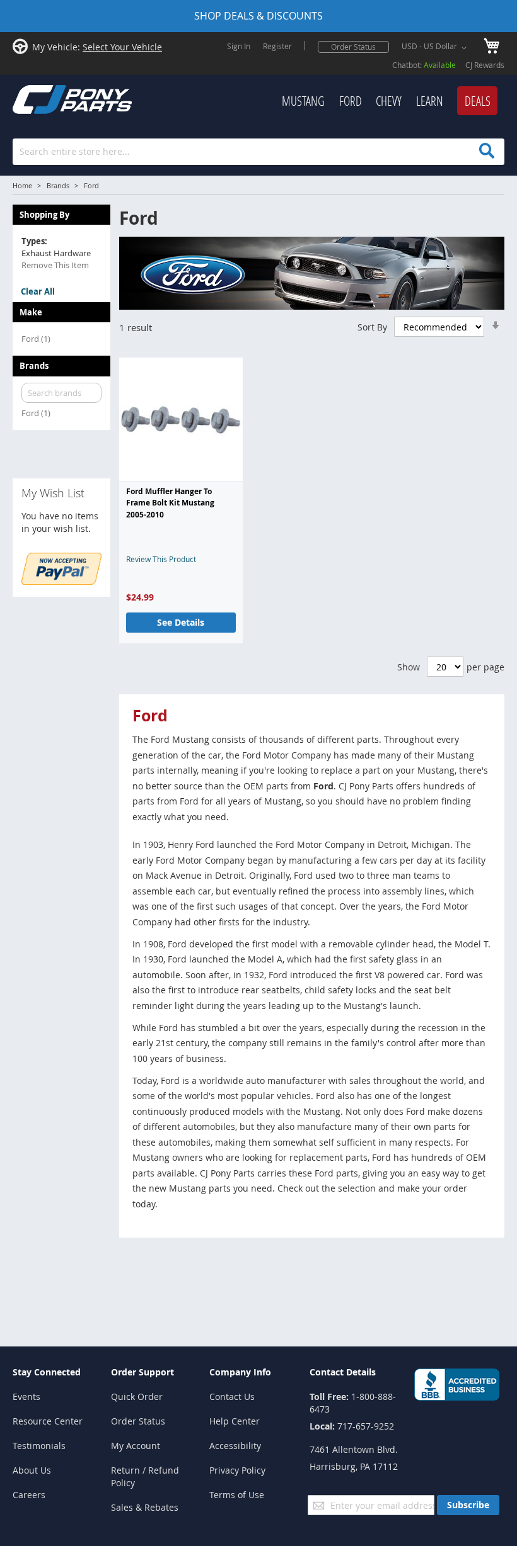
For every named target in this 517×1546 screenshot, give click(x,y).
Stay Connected (47, 1372)
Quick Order (137, 1396)
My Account (135, 1446)
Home (22, 185)
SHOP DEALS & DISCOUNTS (258, 16)
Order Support (142, 1372)
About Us (32, 1470)
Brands (58, 185)
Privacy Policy (237, 1470)
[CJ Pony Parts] (44, 98)
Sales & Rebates (144, 1507)
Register (277, 46)
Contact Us (232, 1396)
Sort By (372, 327)
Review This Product (161, 559)
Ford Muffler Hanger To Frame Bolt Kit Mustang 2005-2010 (170, 503)
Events (26, 1396)
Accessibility (235, 1446)
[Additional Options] (61, 581)
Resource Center (48, 1421)
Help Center (234, 1421)
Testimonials (39, 1446)
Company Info (240, 1372)
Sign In (238, 46)
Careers (29, 1495)
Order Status (353, 47)
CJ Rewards (484, 65)
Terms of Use (236, 1495)
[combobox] (258, 151)
